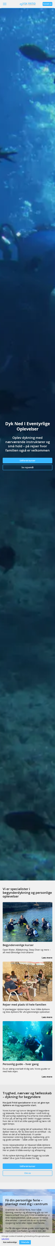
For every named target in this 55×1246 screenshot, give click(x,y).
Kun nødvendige (10, 1242)
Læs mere (5, 1239)
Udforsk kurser (27, 460)
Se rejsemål (27, 467)
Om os (27, 1173)
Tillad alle (25, 1242)
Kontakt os (47, 4)
